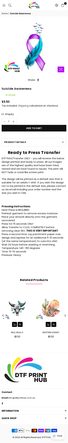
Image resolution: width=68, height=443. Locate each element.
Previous (2, 315)
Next (65, 315)
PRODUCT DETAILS (15, 142)
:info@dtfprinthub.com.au (21, 397)
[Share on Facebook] (38, 80)
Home (5, 13)
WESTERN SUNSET (50, 332)
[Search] (10, 5)
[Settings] (57, 5)
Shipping (23, 105)
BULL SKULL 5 (17, 332)
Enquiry (9, 114)
